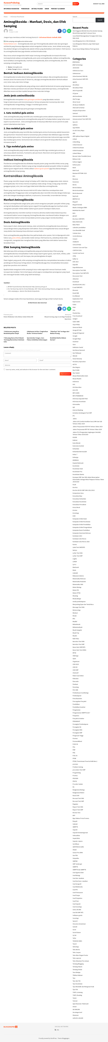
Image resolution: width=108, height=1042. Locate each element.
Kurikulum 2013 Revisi (79, 539)
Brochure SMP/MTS (78, 219)
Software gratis (77, 915)
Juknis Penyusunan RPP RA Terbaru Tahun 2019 (87, 429)
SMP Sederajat (77, 864)
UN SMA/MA (76, 1009)
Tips (74, 978)
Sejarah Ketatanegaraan (80, 833)
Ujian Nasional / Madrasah (80, 1004)
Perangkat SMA (77, 730)
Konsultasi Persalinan (79, 504)
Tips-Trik (75, 989)
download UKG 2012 (79, 284)
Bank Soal (76, 170)
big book (75, 196)
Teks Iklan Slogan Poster (80, 955)
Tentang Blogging (78, 964)
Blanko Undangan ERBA (80, 207)
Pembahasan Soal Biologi (80, 693)
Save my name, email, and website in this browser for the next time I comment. (31, 369)
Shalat (75, 850)
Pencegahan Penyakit (79, 701)
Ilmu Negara (76, 367)
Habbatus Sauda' (78, 347)
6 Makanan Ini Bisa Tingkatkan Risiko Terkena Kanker (37, 332)
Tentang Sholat (77, 969)
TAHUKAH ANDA (77, 941)
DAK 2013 (75, 262)
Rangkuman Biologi (79, 790)
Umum (75, 1007)
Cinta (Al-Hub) (77, 245)
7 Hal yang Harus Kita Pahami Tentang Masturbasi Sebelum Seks (14, 340)
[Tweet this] (64, 31)
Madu (74, 570)
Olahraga (75, 656)
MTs (74, 619)
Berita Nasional (77, 193)
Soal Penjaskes (77, 898)
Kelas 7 (75, 454)
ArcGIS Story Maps (78, 130)
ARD (74, 133)
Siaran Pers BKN (78, 853)
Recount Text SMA (78, 798)
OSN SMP (75, 670)
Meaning (75, 596)
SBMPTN (75, 827)
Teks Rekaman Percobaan (81, 961)
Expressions (76, 302)
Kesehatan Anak (78, 469)
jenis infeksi (16, 238)
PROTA (75, 781)
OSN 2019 (76, 664)
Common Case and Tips (80, 247)
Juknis (75, 419)
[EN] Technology (78, 65)
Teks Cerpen (77, 952)
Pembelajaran (77, 696)
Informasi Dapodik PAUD (80, 399)
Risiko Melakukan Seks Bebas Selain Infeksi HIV (18, 316)
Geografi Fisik (77, 330)
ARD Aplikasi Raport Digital (81, 136)
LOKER (75, 562)
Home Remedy (77, 359)
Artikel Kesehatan (78, 148)
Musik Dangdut (77, 630)
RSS (58, 1030)
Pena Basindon (77, 698)
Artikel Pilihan (77, 153)
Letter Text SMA (78, 553)
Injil (74, 407)
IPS (74, 416)
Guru (74, 344)
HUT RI (75, 364)
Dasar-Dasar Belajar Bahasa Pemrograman (86, 49)
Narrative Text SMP (78, 644)
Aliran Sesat (76, 102)
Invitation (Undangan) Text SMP (82, 413)
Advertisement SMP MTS (80, 79)
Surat (74, 930)
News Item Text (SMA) (79, 650)
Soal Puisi (76, 901)
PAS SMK (75, 690)
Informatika (76, 404)
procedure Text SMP (79, 770)
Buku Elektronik (77, 222)
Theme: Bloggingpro (63, 1038)
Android (75, 113)
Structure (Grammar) (79, 924)
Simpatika (76, 858)
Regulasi (75, 804)
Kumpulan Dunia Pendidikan (81, 530)
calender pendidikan (79, 227)
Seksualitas (76, 835)
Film (74, 310)
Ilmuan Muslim (77, 379)
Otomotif (75, 673)
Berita (74, 185)
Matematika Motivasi (79, 579)
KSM (74, 516)
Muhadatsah (76, 624)
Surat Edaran (77, 932)
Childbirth (76, 242)
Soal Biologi (76, 875)
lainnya (75, 550)
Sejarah (75, 830)
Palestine (75, 678)
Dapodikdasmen (78, 267)
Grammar (75, 342)
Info (74, 384)
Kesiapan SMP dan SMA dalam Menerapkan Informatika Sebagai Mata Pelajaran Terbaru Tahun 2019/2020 (88, 479)
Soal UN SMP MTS (78, 912)
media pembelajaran (79, 601)
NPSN (74, 653)
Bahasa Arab (76, 159)
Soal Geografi (77, 884)
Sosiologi (76, 918)
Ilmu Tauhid (76, 373)
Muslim (75, 636)
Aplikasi (75, 125)
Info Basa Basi (77, 387)
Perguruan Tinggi (78, 736)
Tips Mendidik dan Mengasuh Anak (83, 987)
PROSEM (75, 778)
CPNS (74, 256)
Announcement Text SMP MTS (82, 119)
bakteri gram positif (41, 168)
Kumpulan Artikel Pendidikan (81, 524)
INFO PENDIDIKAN (78, 396)
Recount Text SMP (78, 801)
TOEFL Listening (78, 992)
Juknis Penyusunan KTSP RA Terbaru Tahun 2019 (87, 426)
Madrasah (76, 567)
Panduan (75, 684)
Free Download (77, 316)
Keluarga (75, 457)
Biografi (75, 202)
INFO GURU (76, 393)
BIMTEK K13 (76, 199)
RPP (74, 815)
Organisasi (76, 661)
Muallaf (75, 621)
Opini (74, 659)
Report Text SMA (78, 807)
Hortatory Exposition (79, 362)
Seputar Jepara (77, 841)
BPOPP (75, 216)
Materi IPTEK (76, 593)
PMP (74, 750)
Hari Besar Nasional (79, 350)
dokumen (76, 279)
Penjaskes (76, 716)
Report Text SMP (78, 810)
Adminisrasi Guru (78, 71)
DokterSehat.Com (10, 44)
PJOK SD (75, 744)
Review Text (76, 813)
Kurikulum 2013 (77, 536)
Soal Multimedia (78, 887)
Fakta (74, 304)
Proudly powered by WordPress (48, 1038)
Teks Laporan (77, 958)
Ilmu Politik (76, 370)
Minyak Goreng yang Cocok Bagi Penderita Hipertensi (58, 317)
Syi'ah (74, 935)
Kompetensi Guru (78, 493)
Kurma (75, 544)
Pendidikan (76, 704)
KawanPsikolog (12, 2)
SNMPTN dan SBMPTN (79, 870)
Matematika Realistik (79, 581)
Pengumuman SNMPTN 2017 (81, 713)
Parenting (76, 687)
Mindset (75, 613)
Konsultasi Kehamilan (79, 499)
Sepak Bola (76, 838)
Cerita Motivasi (77, 236)
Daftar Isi (75, 259)
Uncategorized (77, 1012)
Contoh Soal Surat (78, 253)
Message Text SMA (78, 607)
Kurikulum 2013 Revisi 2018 (81, 542)
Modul (74, 616)
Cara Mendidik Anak (79, 230)
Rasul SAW (76, 795)
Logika (75, 559)
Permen (75, 738)
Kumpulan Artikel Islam (80, 519)
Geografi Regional (78, 333)
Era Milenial (76, 296)
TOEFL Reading (77, 995)
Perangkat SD (77, 727)
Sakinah (75, 824)
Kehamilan (76, 449)
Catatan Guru (77, 233)
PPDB (74, 758)
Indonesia (76, 381)
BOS (74, 213)
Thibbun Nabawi (77, 975)
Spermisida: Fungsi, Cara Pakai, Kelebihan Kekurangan (37, 339)
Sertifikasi (76, 844)
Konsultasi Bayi (77, 496)
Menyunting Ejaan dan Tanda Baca (83, 604)
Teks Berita (76, 950)
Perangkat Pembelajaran (80, 724)
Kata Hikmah (76, 443)
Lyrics (74, 564)
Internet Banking (78, 410)
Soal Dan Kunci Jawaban (80, 881)
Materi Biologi (77, 587)
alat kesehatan (77, 96)
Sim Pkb (75, 855)
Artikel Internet (77, 145)
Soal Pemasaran (78, 892)
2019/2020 (76, 68)
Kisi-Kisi (75, 487)
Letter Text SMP (78, 556)
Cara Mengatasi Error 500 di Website (84, 41)
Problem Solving (78, 767)
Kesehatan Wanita (78, 474)
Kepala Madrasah (78, 463)
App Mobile (76, 128)
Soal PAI (75, 890)
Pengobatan (76, 710)
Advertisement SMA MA (80, 76)
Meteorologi (76, 610)
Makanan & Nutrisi (78, 576)
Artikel (75, 139)
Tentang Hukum (77, 967)
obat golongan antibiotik (33, 99)
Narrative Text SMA (78, 641)
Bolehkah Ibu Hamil (78, 210)
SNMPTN (75, 867)
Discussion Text (77, 276)
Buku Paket (76, 225)
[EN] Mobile (76, 62)
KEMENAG (76, 460)
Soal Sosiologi (77, 907)
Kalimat (75, 440)
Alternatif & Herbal (78, 108)
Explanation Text (78, 299)
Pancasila (75, 681)
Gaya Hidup (76, 324)
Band (74, 168)
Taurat (75, 944)
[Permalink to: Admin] (6, 31)
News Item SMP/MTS (79, 647)
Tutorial (75, 1001)
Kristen (75, 510)
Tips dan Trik (76, 981)
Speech (75, 921)
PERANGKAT (76, 721)
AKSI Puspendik (77, 90)
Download (76, 282)
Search (76, 4)
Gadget (75, 319)
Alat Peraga (76, 99)
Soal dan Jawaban (78, 878)
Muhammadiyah (77, 627)
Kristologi (76, 513)
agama (75, 82)
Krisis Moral (76, 507)
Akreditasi (76, 85)
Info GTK (75, 390)
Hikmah (75, 356)
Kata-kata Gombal (78, 446)
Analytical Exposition (79, 110)
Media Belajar (77, 599)
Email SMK (76, 293)
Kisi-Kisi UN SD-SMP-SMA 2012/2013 (84, 490)
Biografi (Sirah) (77, 205)
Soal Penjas (76, 895)
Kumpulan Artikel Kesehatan (81, 522)
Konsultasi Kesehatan (79, 502)
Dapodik (75, 265)
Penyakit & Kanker (78, 718)
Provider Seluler (78, 784)
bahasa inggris (77, 162)
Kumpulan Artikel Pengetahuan (82, 527)
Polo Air (75, 756)
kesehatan (76, 466)
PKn (74, 747)
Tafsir (74, 938)
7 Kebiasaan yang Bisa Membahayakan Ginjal (11, 332)
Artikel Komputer (78, 150)
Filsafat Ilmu (76, 313)
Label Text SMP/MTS (79, 547)
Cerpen (75, 239)
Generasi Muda (77, 327)
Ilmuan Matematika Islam (80, 376)
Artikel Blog (76, 142)
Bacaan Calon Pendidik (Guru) (82, 156)
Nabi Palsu (76, 639)
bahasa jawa (76, 165)
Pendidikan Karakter (79, 707)
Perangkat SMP (77, 733)
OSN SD (75, 667)
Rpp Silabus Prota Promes (81, 818)
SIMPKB (75, 861)
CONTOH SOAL (77, 250)
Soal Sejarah (76, 904)
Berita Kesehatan (78, 190)
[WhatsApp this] (69, 31)
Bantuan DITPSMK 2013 (80, 173)
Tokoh (74, 998)
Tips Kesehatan (77, 984)
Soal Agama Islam (78, 872)
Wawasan (76, 1015)
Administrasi (76, 73)
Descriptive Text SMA (79, 270)
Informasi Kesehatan (79, 401)
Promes (75, 775)
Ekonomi (75, 290)
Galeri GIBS (76, 322)
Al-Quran (75, 93)
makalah (75, 573)
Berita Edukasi (77, 187)
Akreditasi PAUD (78, 88)
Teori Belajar (76, 972)
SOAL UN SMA (77, 910)
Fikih (74, 307)
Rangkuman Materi (78, 793)
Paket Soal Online (78, 676)
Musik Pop (76, 633)
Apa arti (75, 122)
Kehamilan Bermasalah (80, 452)
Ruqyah (75, 821)
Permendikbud (77, 741)
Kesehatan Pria (77, 472)
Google (75, 336)
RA (73, 787)
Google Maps (77, 339)
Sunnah (75, 927)
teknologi (76, 947)
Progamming (77, 773)
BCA (74, 176)
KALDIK (75, 437)
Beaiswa (75, 179)
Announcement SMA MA (80, 116)
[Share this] (59, 31)
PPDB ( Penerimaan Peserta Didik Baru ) (85, 761)
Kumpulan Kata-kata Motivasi (82, 533)
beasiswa (76, 182)
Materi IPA (76, 590)
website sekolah (78, 1018)
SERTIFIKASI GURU (78, 847)
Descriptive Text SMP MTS (81, 273)
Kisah (74, 484)
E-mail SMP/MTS (77, 287)
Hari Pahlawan (77, 353)
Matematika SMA (78, 584)
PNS (74, 753)
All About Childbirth (79, 105)
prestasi (75, 764)
